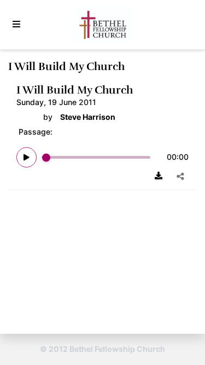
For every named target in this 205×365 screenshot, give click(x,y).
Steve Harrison (87, 117)
